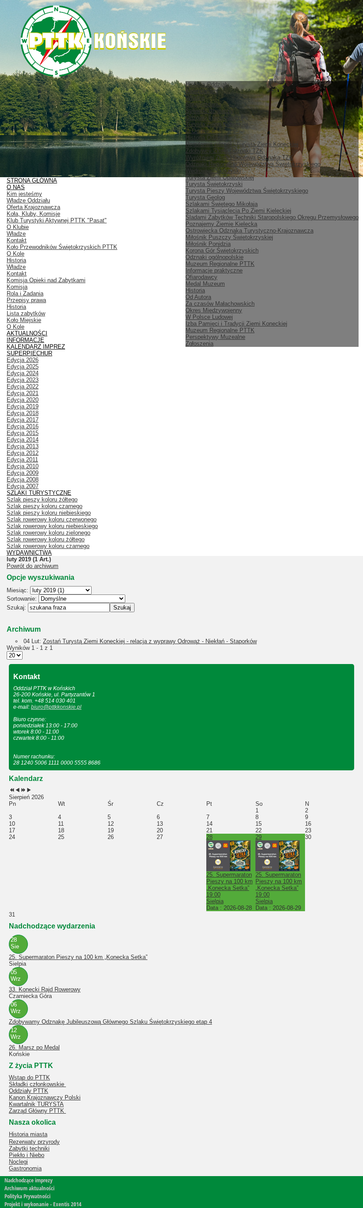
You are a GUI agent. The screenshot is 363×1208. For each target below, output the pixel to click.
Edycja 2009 (23, 473)
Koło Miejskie (24, 320)
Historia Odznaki (206, 137)
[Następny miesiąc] (29, 790)
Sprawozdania (203, 104)
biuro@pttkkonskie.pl (56, 707)
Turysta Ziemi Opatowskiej (219, 177)
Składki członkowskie (37, 1084)
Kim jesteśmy (24, 193)
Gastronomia (25, 1168)
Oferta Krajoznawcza (33, 207)
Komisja (17, 287)
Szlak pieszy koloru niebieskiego (49, 512)
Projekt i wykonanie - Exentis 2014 (42, 1204)
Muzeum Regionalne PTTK (220, 330)
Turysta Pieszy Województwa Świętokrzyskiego (246, 190)
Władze (195, 97)
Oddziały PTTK (28, 1091)
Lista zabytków (26, 313)
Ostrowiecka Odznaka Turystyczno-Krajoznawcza (249, 230)
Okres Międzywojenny (213, 310)
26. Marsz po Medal (34, 1047)
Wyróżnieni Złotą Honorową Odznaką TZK (239, 157)
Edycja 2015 (23, 433)
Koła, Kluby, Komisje (33, 213)
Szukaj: (17, 607)
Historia (195, 290)
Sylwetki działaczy (209, 111)
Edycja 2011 (22, 459)
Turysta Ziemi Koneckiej (216, 124)
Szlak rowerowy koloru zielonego (48, 532)
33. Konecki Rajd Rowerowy (45, 989)
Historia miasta (28, 1134)
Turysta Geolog (205, 197)
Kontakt (17, 240)
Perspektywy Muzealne (215, 337)
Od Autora (198, 297)
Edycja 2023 (23, 380)
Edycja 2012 (23, 453)
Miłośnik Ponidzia (208, 244)
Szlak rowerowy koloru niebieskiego (52, 526)
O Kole (15, 253)
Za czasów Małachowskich (220, 303)
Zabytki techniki (29, 1148)
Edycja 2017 (23, 419)
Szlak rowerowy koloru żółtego (46, 539)
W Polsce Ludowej (209, 317)
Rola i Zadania (25, 293)
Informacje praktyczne (214, 270)
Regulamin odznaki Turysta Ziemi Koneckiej (241, 144)
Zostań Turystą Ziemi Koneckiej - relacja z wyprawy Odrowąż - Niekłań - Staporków (150, 641)
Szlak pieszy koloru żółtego (42, 499)
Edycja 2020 (23, 399)
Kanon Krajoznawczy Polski (45, 1097)
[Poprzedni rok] (12, 790)
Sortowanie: (23, 598)
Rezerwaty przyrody (34, 1141)
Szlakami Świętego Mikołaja (221, 204)
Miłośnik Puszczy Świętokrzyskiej (229, 237)
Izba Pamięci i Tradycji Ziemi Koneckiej (236, 323)
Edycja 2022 (23, 386)
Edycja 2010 (23, 466)
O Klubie (18, 227)
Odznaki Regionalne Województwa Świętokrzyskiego (253, 164)
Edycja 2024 (23, 373)
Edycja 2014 (23, 439)
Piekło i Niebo (26, 1155)
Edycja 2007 (23, 486)
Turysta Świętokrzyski (214, 184)
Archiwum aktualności (29, 1188)
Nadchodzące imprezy (28, 1180)
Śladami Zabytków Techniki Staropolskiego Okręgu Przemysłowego (272, 217)
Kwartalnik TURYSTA (36, 1104)
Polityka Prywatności (27, 1196)
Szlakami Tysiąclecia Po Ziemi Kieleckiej (238, 210)
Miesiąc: (18, 590)
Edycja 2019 (23, 406)
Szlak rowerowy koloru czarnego (48, 546)
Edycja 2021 (23, 393)
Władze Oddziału (28, 200)
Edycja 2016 (23, 426)
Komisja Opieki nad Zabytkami (46, 280)
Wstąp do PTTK (29, 1077)
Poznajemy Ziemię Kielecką (221, 224)
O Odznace (200, 131)
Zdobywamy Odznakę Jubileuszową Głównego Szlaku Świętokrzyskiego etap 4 (110, 1021)
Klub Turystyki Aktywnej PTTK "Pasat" (57, 220)
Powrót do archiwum (32, 566)
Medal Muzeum (205, 283)
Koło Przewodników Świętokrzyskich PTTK (62, 247)
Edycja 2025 (23, 366)
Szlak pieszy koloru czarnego (44, 506)
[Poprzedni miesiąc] (17, 790)
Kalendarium (201, 91)
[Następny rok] (23, 790)
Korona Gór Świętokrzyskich (222, 250)
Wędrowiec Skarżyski (213, 170)
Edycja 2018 (23, 413)
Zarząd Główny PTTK (37, 1110)
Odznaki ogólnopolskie (214, 257)
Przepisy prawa (26, 300)
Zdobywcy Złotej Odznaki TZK (224, 151)
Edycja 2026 (23, 360)
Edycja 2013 (23, 446)
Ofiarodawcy (201, 277)
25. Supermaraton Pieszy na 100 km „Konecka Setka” (78, 957)
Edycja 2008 (23, 479)
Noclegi (18, 1161)
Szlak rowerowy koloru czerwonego (52, 519)
